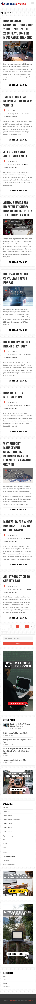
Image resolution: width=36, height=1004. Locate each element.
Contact (5, 983)
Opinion (5, 848)
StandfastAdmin (15, 471)
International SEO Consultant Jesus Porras (15, 278)
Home (4, 976)
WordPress (30, 1000)
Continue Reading (21, 85)
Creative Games (7, 824)
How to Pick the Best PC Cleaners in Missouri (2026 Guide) (20, 725)
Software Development (9, 856)
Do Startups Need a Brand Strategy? (16, 344)
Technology (6, 860)
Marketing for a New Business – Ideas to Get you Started (17, 525)
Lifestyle (5, 844)
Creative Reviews (7, 832)
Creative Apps (6, 811)
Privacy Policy (6, 986)
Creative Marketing (8, 828)
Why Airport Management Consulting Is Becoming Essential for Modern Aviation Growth (17, 453)
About (4, 980)
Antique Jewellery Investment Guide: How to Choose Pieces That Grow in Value (17, 208)
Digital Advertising (8, 836)
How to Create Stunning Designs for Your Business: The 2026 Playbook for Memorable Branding (18, 29)
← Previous (5, 627)
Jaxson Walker (15, 44)
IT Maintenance (7, 840)
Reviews (5, 852)
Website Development (9, 864)
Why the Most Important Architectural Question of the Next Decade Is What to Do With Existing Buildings (17, 751)
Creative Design (7, 815)
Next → (4, 630)
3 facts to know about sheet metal (16, 154)
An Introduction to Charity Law (16, 578)
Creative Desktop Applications (11, 819)
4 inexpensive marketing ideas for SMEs (14, 760)
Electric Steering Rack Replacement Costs (15, 733)
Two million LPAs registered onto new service (17, 101)
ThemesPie (12, 1000)
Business (27, 47)
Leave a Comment (13, 50)
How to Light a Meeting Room (13, 395)
